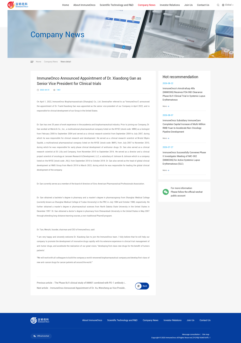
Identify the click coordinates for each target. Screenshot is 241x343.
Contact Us (203, 5)
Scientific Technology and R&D (116, 5)
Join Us (188, 5)
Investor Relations (170, 5)
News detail (66, 62)
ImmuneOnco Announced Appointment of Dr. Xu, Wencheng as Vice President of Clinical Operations (99, 288)
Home (65, 5)
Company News (146, 5)
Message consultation (191, 334)
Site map (205, 334)
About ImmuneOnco (84, 5)
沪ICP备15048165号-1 (201, 338)
